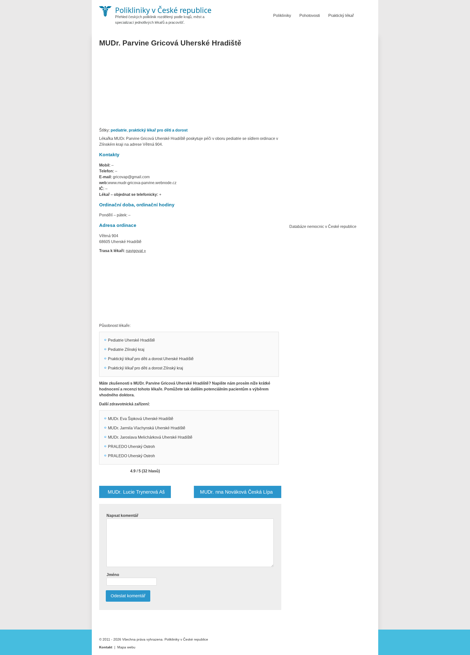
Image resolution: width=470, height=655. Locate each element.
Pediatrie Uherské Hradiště (131, 340)
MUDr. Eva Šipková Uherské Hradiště (140, 419)
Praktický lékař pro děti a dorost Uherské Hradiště (151, 359)
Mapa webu (126, 647)
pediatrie (119, 130)
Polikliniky (282, 15)
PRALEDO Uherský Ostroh (131, 446)
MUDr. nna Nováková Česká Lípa (236, 492)
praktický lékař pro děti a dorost (158, 130)
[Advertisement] (190, 89)
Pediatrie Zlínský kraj (126, 349)
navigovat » (136, 251)
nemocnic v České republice (331, 226)
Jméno (112, 575)
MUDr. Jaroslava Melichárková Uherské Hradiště (150, 437)
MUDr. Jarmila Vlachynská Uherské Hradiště (146, 428)
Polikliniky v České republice (186, 639)
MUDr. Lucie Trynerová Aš (136, 492)
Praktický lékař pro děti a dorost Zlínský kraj (145, 368)
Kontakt (105, 647)
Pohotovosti (309, 15)
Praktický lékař (341, 15)
